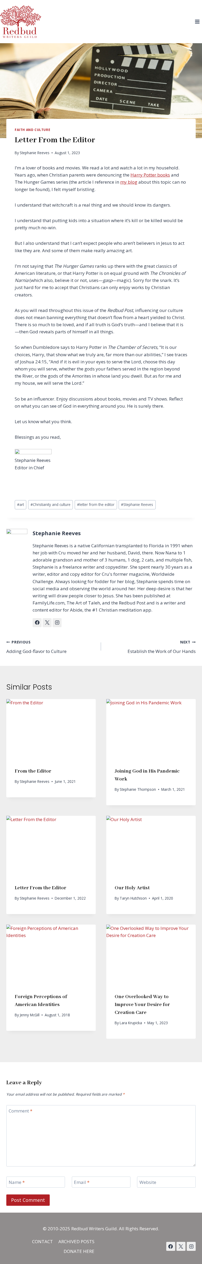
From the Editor (33, 771)
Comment (20, 1111)
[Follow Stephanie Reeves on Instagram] (57, 622)
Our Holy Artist (132, 888)
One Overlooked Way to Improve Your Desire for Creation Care (142, 1005)
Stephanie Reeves (34, 152)
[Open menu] (197, 21)
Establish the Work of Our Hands (162, 647)
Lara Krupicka (131, 1022)
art (20, 504)
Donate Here (79, 1251)
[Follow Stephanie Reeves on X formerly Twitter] (47, 622)
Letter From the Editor (40, 888)
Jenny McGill (29, 1014)
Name (17, 1182)
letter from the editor (95, 504)
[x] (170, 1246)
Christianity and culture (50, 504)
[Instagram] (191, 1246)
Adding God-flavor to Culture (36, 647)
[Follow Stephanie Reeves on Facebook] (37, 622)
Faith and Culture (32, 130)
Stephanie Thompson (138, 789)
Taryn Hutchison (133, 898)
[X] (180, 1246)
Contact (42, 1241)
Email (81, 1182)
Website (147, 1182)
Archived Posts (76, 1241)
